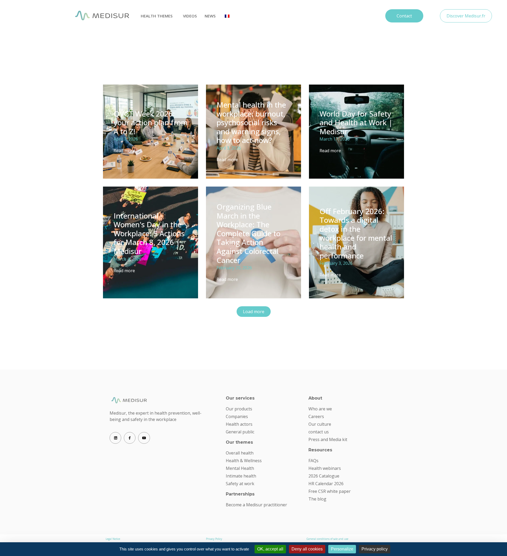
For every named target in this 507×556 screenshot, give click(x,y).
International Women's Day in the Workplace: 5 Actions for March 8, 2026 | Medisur (149, 233)
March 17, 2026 (335, 139)
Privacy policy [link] (375, 549)
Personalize (342, 549)
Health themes (156, 15)
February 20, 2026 (234, 268)
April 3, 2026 (229, 148)
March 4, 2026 (127, 259)
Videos (190, 15)
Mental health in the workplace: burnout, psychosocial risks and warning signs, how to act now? (251, 122)
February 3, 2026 (336, 263)
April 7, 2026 (126, 139)
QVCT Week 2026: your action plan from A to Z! (150, 122)
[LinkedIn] (115, 438)
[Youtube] (144, 438)
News (210, 15)
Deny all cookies (307, 549)
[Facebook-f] (129, 438)
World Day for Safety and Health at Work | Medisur (356, 122)
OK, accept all (270, 549)
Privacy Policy (214, 539)
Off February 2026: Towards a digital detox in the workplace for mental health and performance (356, 233)
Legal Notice (113, 539)
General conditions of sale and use (327, 539)
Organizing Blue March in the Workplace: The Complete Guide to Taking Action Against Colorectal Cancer (248, 233)
